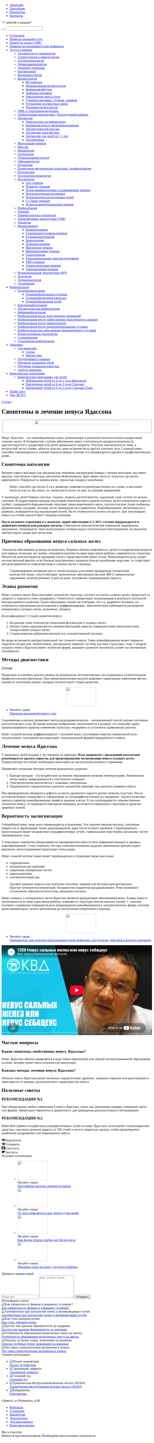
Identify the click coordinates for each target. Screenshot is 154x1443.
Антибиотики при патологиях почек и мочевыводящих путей (44, 1315)
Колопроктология (30, 75)
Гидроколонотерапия (40, 237)
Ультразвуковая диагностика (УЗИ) (41, 219)
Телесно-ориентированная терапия (49, 204)
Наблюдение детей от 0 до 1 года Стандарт (55, 384)
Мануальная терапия (32, 143)
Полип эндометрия (23, 1365)
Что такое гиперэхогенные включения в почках (34, 1351)
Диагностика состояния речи (45, 121)
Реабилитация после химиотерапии (42, 323)
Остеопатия (26, 154)
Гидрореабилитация (31, 290)
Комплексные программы (27, 373)
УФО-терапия (35, 262)
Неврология (26, 150)
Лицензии (16, 5)
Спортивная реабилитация (36, 341)
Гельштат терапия (38, 186)
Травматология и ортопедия (37, 215)
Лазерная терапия (38, 244)
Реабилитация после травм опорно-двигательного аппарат (58, 319)
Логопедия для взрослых (43, 132)
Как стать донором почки (19, 1322)
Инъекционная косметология (46, 85)
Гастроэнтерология (31, 60)
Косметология (27, 78)
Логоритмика (35, 139)
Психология (26, 179)
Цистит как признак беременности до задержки (34, 1329)
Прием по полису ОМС (26, 42)
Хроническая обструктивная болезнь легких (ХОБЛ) (46, 1386)
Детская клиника (21, 1421)
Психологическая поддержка (45, 193)
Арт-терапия (34, 183)
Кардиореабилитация (32, 305)
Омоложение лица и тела (43, 96)
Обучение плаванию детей (36, 362)
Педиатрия (25, 165)
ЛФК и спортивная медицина (38, 111)
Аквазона (16, 344)
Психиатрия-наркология (34, 175)
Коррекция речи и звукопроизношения (52, 125)
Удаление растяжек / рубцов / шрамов (51, 100)
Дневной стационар (31, 68)
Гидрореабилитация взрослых (46, 298)
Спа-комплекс (27, 348)
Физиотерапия (27, 226)
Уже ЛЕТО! (18, 395)
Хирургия (24, 276)
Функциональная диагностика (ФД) (42, 272)
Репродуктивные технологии (38, 334)
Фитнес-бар (34, 355)
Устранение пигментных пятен (47, 103)
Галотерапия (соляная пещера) (46, 233)
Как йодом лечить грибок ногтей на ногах (47, 1240)
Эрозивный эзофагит (24, 1372)
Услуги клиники (21, 50)
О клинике (17, 35)
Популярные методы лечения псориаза (44, 1186)
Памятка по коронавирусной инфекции (37, 46)
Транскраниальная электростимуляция (52, 258)
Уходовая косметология (42, 107)
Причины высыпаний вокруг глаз (33, 713)
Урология (24, 222)
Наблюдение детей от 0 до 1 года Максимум (56, 380)
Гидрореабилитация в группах (46, 294)
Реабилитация (27, 208)
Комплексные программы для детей (42, 377)
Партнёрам (17, 8)
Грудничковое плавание (34, 359)
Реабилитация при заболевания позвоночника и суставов (57, 330)
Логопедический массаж (42, 129)
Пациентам (17, 12)
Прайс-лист (17, 391)
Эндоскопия (26, 283)
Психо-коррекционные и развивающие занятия (58, 190)
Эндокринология (29, 280)
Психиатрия (26, 172)
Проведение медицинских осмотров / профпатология (54, 168)
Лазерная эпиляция (39, 93)
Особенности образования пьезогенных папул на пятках (40, 1336)
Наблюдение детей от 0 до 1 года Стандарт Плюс (59, 388)
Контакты (16, 15)
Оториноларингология (33, 157)
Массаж (23, 147)
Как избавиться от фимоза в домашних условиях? (36, 1308)
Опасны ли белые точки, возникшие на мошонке (35, 1344)
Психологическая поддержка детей (50, 197)
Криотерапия (35, 240)
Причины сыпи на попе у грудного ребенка (48, 1267)
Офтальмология (28, 161)
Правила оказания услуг (26, 39)
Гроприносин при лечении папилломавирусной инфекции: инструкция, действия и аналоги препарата (80, 940)
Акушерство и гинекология (36, 53)
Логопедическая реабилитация (39, 308)
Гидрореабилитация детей (43, 301)
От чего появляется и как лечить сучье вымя (48, 1213)
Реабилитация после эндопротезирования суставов (53, 326)
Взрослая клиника (22, 1425)
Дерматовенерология (32, 64)
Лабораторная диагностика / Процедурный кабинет (53, 114)
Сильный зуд (18, 1379)
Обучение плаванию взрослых (38, 366)
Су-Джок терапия (38, 201)
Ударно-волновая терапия (43, 265)
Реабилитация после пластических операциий (49, 316)
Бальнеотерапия (37, 229)
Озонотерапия (35, 254)
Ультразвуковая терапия (42, 269)
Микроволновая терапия (42, 251)
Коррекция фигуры (39, 89)
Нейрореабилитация (32, 312)
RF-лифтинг (34, 82)
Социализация (27, 337)
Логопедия (25, 118)
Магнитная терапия (39, 247)
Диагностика (18, 1418)
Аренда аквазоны (30, 370)
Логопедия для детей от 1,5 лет (47, 136)
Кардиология (27, 71)
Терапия (23, 211)
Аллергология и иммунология (38, 57)
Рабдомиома (18, 1393)
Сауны (30, 352)
